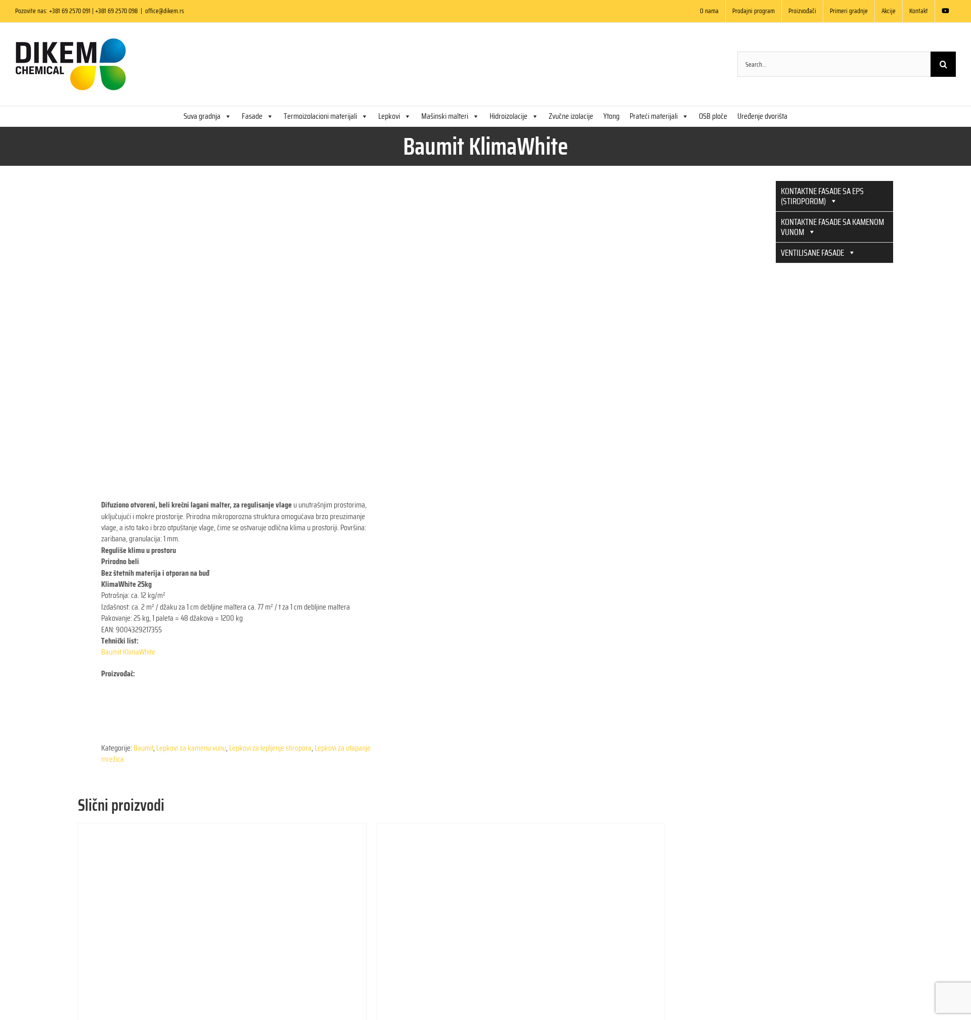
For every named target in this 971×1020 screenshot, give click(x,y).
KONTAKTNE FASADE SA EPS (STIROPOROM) (822, 196)
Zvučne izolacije (571, 116)
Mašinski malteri (444, 116)
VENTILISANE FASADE (812, 252)
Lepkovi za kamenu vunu (191, 747)
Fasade (252, 116)
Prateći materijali (654, 116)
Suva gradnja (202, 116)
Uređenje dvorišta (762, 116)
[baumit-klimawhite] (219, 322)
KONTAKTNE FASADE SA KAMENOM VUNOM (832, 227)
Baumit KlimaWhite (128, 651)
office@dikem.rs (164, 11)
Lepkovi (389, 116)
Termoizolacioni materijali (320, 116)
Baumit (143, 747)
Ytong (611, 116)
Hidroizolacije (508, 116)
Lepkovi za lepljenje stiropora (270, 747)
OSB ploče (713, 116)
